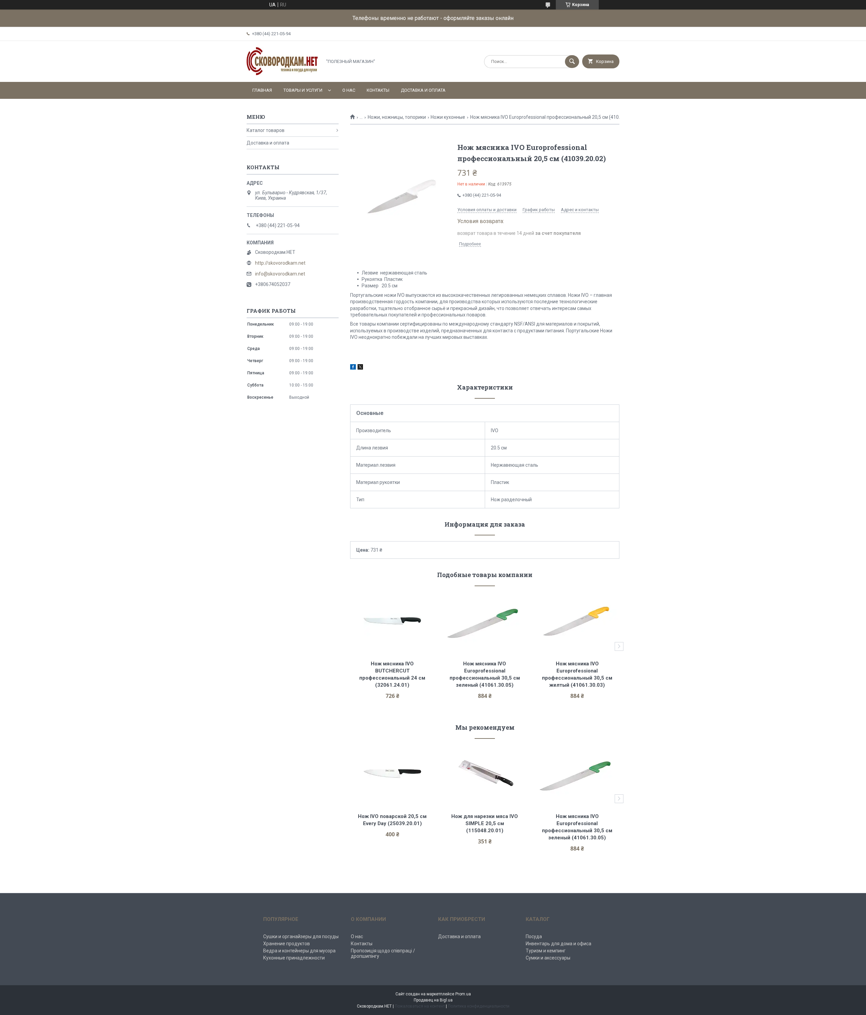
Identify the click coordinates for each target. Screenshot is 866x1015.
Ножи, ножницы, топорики (397, 117)
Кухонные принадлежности (294, 958)
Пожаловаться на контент (420, 1006)
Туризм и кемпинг (546, 950)
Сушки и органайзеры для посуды (301, 936)
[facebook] (353, 368)
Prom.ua (463, 994)
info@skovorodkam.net (280, 274)
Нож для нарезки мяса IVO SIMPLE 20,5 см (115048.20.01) (485, 823)
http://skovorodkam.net (280, 263)
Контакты (378, 90)
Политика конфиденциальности (478, 1006)
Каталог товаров (265, 130)
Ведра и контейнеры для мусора (299, 950)
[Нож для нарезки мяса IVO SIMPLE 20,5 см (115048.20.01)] (485, 773)
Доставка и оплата (423, 90)
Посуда (534, 936)
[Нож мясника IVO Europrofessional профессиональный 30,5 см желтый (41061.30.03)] (577, 620)
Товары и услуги (302, 90)
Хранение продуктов (286, 943)
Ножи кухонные (448, 117)
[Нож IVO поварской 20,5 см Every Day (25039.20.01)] (392, 773)
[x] (360, 368)
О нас (348, 90)
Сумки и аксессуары (548, 958)
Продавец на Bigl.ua (433, 1000)
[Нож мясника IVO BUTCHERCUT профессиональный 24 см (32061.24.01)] (392, 620)
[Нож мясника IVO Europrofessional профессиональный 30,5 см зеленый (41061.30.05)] (485, 620)
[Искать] (572, 61)
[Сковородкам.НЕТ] (282, 73)
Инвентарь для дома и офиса (558, 943)
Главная (262, 90)
